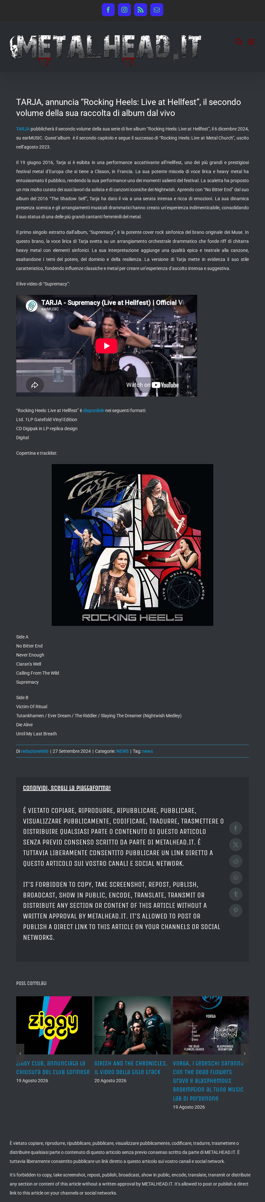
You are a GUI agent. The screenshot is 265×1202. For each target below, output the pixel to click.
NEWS (122, 751)
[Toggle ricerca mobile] (239, 41)
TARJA (23, 128)
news (147, 751)
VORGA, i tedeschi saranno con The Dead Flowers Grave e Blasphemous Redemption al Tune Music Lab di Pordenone (208, 1081)
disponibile (93, 410)
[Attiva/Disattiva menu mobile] (252, 41)
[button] (20, 1053)
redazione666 (34, 751)
